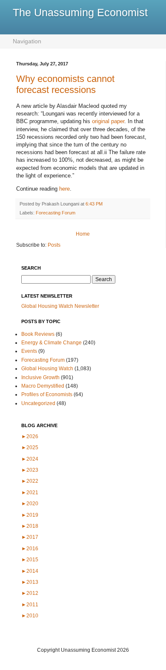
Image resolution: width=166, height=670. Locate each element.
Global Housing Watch (47, 369)
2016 (29, 549)
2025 (29, 447)
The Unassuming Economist (80, 12)
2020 (29, 504)
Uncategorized (38, 403)
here (64, 189)
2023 (29, 470)
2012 (29, 593)
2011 (29, 605)
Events (29, 351)
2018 (29, 526)
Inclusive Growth (40, 377)
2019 (29, 515)
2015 (29, 560)
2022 (29, 481)
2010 (29, 616)
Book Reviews (37, 334)
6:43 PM (94, 203)
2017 (29, 537)
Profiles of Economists (46, 394)
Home (83, 234)
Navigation (27, 41)
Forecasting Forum (55, 212)
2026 (29, 436)
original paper (108, 121)
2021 (29, 492)
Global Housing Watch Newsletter (60, 306)
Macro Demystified (42, 386)
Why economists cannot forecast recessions (65, 84)
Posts (54, 245)
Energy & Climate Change (51, 343)
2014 (29, 571)
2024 (29, 459)
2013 (29, 582)
